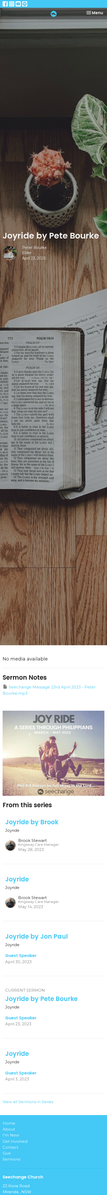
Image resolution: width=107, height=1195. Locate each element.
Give (7, 1153)
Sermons (11, 1159)
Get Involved (15, 1141)
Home (9, 1123)
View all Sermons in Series (28, 1101)
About (9, 1129)
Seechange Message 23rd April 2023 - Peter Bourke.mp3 (49, 690)
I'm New (11, 1135)
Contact (10, 1147)
